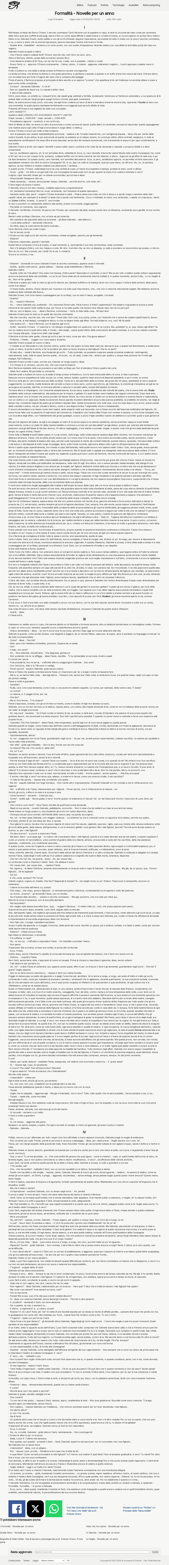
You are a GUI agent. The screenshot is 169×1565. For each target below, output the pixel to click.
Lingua (35, 1560)
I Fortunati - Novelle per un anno (16, 1526)
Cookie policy (14, 1560)
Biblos (80, 5)
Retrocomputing (151, 5)
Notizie (104, 5)
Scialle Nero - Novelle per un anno (17, 1532)
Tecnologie (118, 5)
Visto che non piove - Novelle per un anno (107, 1526)
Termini (26, 1560)
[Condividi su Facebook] (16, 1509)
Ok (68, 1561)
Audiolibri (134, 5)
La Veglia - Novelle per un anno (102, 1539)
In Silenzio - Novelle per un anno (103, 1532)
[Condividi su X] (35, 1509)
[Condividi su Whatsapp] (53, 1509)
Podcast (92, 5)
